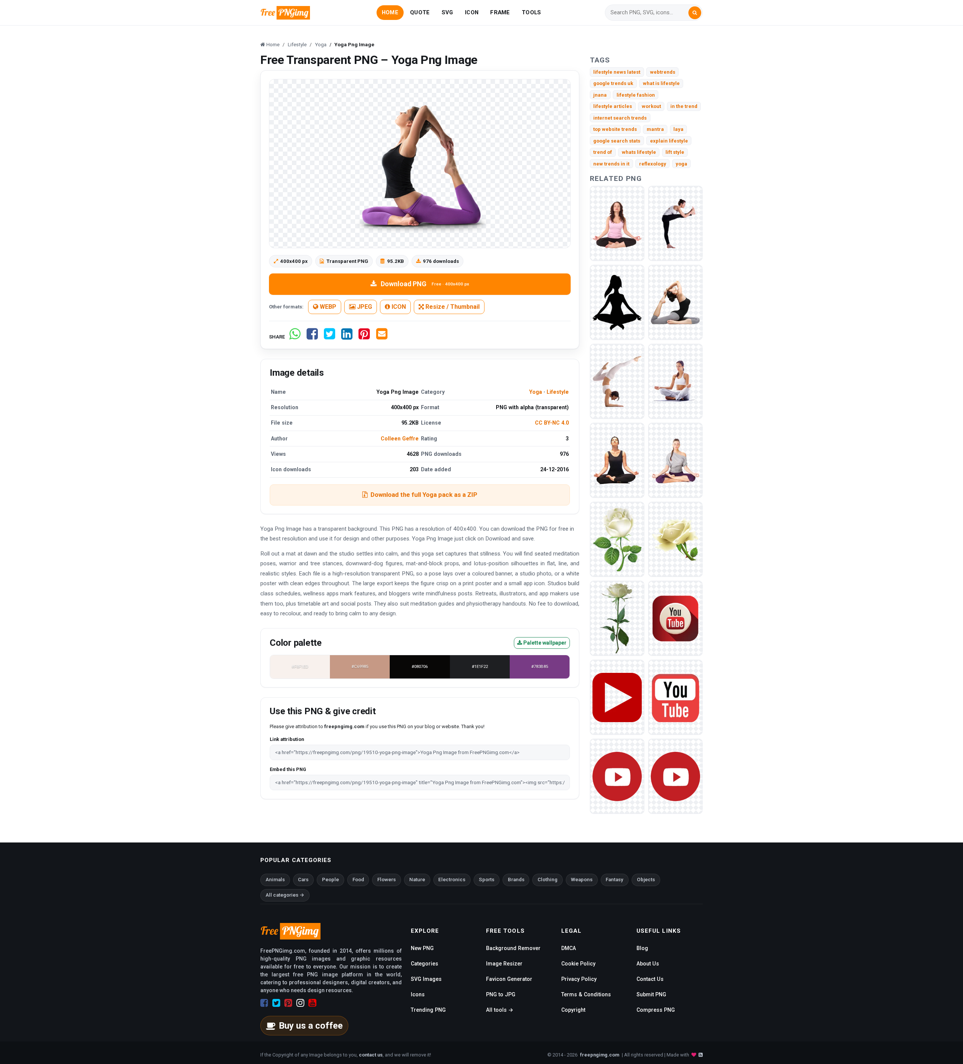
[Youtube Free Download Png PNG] (675, 618)
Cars (303, 879)
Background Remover (513, 948)
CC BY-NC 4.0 (552, 423)
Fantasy (614, 879)
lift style (674, 152)
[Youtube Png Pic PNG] (617, 776)
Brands (516, 879)
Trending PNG (428, 1009)
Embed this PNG (288, 769)
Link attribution (287, 739)
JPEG (363, 306)
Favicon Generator (509, 979)
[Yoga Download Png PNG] (675, 381)
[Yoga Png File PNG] (675, 302)
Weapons (581, 879)
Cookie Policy (578, 963)
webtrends (662, 72)
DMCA (568, 948)
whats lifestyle (639, 152)
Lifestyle (558, 392)
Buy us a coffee (311, 1025)
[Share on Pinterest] (364, 337)
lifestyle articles (612, 106)
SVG (447, 12)
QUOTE (420, 12)
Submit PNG (651, 994)
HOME (390, 12)
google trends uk (613, 83)
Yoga (535, 392)
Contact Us (650, 979)
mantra (655, 129)
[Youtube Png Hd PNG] (675, 776)
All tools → (499, 1009)
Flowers (386, 879)
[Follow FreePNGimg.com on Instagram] (300, 1003)
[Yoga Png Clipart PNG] (675, 460)
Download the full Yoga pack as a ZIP (424, 494)
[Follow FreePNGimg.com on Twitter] (276, 1003)
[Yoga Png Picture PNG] (617, 223)
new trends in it (611, 164)
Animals (275, 879)
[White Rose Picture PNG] (617, 539)
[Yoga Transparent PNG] (617, 302)
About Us (647, 963)
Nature (417, 879)
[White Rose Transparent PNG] (617, 618)
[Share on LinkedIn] (346, 337)
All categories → (285, 895)
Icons (418, 994)
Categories (424, 963)
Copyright (573, 1009)
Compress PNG (655, 1009)
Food (358, 879)
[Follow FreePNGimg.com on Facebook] (264, 1003)
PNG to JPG (500, 994)
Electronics (451, 879)
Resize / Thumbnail (452, 306)
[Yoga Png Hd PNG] (617, 460)
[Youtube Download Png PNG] (675, 697)
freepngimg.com (599, 1055)
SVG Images (426, 979)
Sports (486, 879)
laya (678, 129)
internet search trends (620, 118)
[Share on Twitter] (329, 337)
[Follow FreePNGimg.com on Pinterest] (288, 1003)
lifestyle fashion (636, 95)
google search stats (616, 141)
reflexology (652, 164)
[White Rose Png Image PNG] (675, 539)
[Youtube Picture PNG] (617, 697)
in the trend (683, 106)
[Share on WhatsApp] (294, 337)
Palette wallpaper (544, 643)
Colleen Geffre (400, 439)
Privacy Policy (579, 979)
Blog (642, 948)
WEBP (327, 306)
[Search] (694, 12)
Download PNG (425, 284)
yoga (681, 164)
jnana (600, 95)
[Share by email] (381, 337)
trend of (602, 152)
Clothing (547, 879)
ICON (471, 12)
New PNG (422, 948)
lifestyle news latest (616, 72)
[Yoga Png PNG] (675, 223)
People (330, 879)
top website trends (615, 129)
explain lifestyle (669, 141)
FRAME (500, 12)
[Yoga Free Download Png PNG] (617, 381)
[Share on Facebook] (312, 337)
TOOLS (531, 12)
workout (651, 106)
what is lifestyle (661, 83)
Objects (646, 879)
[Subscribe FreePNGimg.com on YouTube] (312, 1003)
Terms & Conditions (586, 994)
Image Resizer (504, 963)
